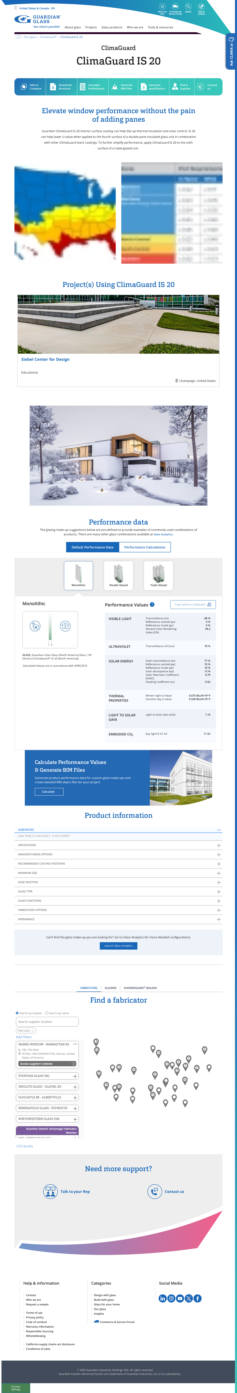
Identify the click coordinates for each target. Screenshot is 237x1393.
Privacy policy (35, 1317)
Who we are (33, 1299)
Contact (31, 1295)
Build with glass (104, 1299)
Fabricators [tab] (88, 988)
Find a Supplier (185, 86)
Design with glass (105, 1295)
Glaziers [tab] (110, 988)
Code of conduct (36, 1322)
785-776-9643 (30, 1050)
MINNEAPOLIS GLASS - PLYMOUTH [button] (42, 1108)
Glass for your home (107, 1304)
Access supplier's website (36, 1063)
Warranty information (40, 1326)
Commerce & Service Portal (117, 1322)
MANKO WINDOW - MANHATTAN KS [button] (43, 1044)
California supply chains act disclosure (50, 1344)
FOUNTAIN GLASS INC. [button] (34, 1076)
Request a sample (37, 1304)
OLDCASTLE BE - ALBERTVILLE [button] (39, 1097)
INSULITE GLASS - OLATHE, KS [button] (39, 1087)
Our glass (100, 1309)
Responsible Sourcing (39, 1331)
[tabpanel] (118, 1072)
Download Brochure (65, 86)
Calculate (48, 792)
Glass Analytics (163, 534)
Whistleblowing (36, 1336)
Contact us (212, 86)
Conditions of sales (38, 1349)
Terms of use (34, 1312)
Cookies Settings (16, 1388)
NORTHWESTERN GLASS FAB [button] (38, 1119)
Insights (99, 1313)
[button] (97, 1051)
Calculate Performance (96, 86)
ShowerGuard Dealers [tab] (140, 988)
